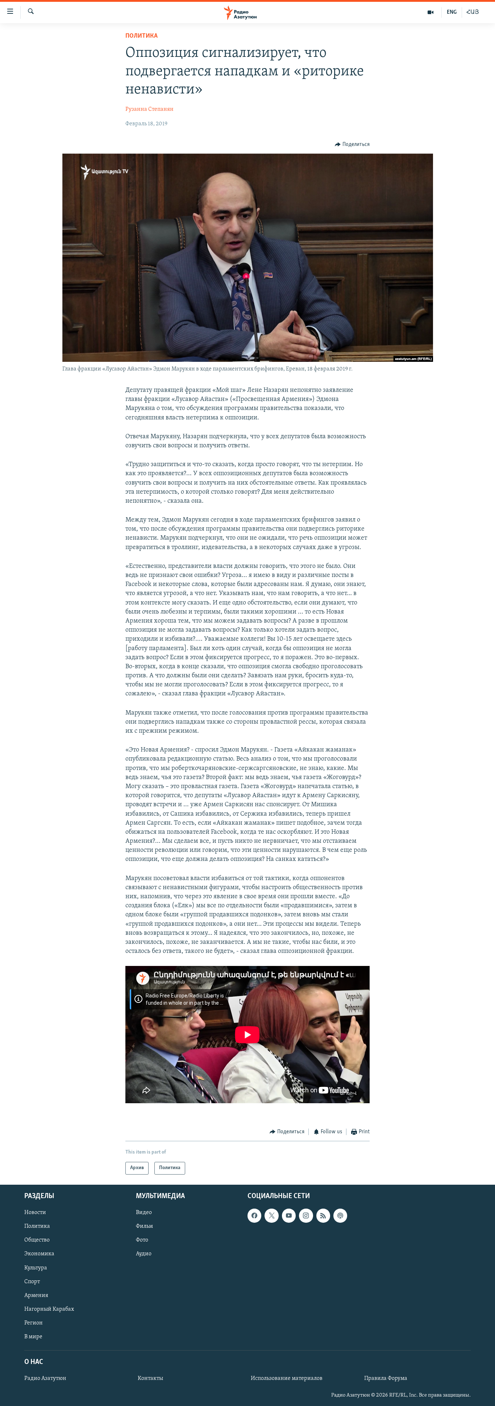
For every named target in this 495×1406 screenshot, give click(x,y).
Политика (141, 36)
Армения (36, 1295)
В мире (33, 1337)
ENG (452, 12)
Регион (33, 1323)
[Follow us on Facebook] (254, 1215)
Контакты (150, 1378)
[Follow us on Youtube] (289, 1215)
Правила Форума (385, 1378)
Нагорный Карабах (49, 1309)
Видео (144, 1212)
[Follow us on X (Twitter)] (271, 1215)
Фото (142, 1240)
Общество (37, 1240)
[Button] (352, 144)
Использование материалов (287, 1378)
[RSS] (323, 1215)
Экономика (39, 1254)
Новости (35, 1212)
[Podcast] (340, 1215)
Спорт (32, 1281)
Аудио (143, 1254)
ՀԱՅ (472, 12)
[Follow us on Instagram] (306, 1215)
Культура (35, 1268)
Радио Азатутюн (45, 1378)
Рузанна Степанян (149, 109)
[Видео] (431, 12)
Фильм (144, 1226)
